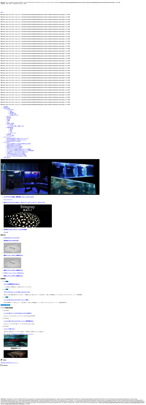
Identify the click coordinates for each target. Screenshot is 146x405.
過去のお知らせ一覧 (5, 305)
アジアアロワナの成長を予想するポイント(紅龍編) (19, 149)
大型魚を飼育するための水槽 (14, 145)
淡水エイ (9, 116)
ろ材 (11, 131)
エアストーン (13, 132)
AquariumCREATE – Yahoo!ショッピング (16, 139)
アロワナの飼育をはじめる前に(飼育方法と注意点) (19, 143)
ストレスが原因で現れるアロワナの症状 (16, 154)
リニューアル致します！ (9, 328)
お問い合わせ (7, 157)
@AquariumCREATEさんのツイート (9, 362)
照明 (11, 130)
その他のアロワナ (14, 115)
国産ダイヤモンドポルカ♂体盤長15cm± (13, 255)
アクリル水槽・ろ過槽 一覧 (17, 126)
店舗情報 (6, 106)
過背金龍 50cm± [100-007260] (11, 240)
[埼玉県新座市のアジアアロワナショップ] (11, 9)
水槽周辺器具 (10, 127)
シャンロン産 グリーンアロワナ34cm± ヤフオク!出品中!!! (17, 313)
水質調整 (9, 134)
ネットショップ (7, 137)
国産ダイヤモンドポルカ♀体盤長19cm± (13, 275)
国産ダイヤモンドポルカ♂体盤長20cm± (13, 270)
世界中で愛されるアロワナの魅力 (15, 146)
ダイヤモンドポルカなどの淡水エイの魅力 (17, 156)
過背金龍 (12, 112)
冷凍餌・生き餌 (10, 123)
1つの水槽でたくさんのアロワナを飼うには (17, 151)
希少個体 (9, 117)
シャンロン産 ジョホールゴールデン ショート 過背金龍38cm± (18, 321)
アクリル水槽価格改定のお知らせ (12, 284)
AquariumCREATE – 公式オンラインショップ (17, 138)
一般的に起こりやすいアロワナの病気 (16, 153)
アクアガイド (7, 142)
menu (2, 12)
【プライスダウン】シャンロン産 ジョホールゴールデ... (17, 292)
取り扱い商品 (7, 108)
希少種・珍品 (13, 113)
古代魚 (8, 119)
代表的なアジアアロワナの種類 (14, 147)
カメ (8, 121)
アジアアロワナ (10, 109)
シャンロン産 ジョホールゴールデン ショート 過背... (16, 299)
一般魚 (8, 120)
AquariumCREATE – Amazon (14, 141)
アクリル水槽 (10, 124)
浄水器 (11, 128)
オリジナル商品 (10, 135)
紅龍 (11, 111)
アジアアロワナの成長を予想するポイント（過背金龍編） (20, 150)
